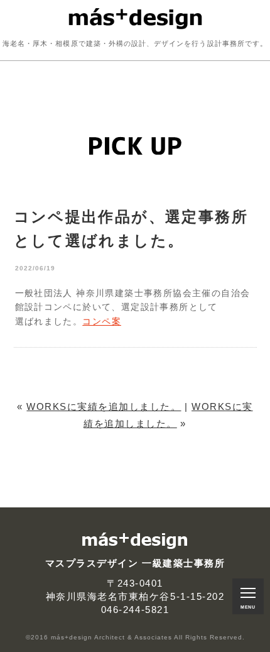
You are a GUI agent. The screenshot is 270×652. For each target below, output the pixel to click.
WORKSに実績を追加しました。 (103, 406)
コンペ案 (101, 321)
